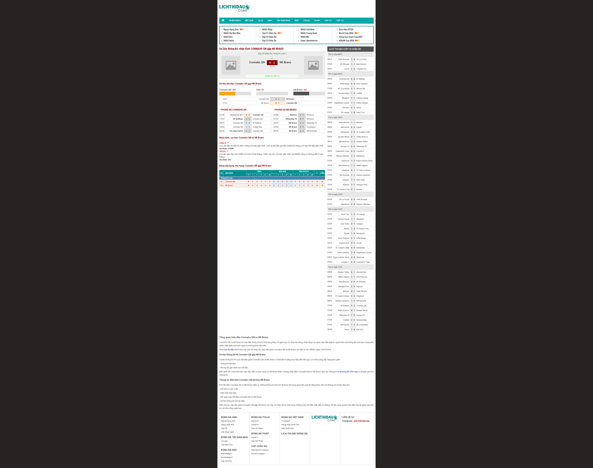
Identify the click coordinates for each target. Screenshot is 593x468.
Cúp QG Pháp (257, 441)
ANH (270, 20)
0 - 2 (353, 199)
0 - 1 (353, 137)
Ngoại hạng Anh (228, 421)
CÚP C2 (339, 20)
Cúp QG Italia (257, 428)
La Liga (224, 441)
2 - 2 (353, 286)
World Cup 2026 (346, 33)
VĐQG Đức (228, 37)
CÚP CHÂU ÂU (259, 446)
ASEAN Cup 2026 (346, 40)
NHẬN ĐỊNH (235, 20)
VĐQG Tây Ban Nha (231, 33)
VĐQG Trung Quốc (308, 33)
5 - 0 (353, 204)
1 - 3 (353, 165)
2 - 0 (353, 132)
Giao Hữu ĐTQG (346, 29)
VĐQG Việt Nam (307, 29)
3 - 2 (353, 305)
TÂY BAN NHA (283, 20)
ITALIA (306, 20)
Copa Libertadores (309, 40)
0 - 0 (353, 79)
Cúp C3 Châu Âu (268, 40)
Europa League (258, 453)
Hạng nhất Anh (227, 424)
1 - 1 (353, 64)
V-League (285, 421)
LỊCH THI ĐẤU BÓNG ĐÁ (294, 433)
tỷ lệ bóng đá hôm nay (347, 371)
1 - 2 (353, 141)
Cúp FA (224, 428)
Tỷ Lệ (260, 20)
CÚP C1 (328, 20)
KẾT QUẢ (249, 20)
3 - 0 (353, 69)
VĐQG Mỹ (304, 37)
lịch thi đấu (229, 349)
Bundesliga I (226, 453)
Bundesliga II (226, 457)
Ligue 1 (254, 437)
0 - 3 (353, 127)
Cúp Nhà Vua (226, 444)
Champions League (260, 450)
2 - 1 (353, 88)
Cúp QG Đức (226, 461)
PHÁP (317, 20)
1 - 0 (353, 59)
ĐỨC (297, 20)
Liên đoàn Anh (227, 432)
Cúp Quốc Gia (287, 428)
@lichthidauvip (361, 421)
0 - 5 (353, 146)
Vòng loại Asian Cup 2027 (350, 37)
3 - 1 (353, 107)
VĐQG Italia (228, 40)
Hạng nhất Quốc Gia (290, 424)
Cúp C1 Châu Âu (269, 33)
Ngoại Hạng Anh (231, 29)
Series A (255, 421)
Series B (255, 424)
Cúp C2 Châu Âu (268, 37)
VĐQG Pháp (266, 29)
